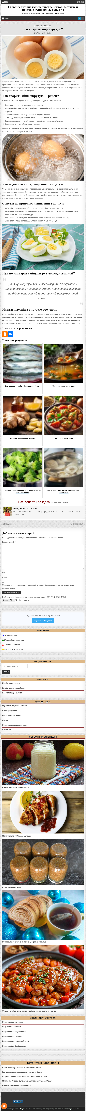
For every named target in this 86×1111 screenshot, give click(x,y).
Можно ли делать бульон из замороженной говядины (27, 1081)
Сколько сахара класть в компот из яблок (21, 1068)
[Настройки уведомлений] (4, 1106)
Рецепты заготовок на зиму (15, 725)
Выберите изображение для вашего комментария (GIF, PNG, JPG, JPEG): (34, 597)
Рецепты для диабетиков (14, 1046)
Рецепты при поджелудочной (15, 1041)
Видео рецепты (9, 710)
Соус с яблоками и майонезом (15, 787)
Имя (4, 573)
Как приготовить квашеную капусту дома (22, 1072)
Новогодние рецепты (14, 640)
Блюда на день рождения (13, 688)
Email (5, 577)
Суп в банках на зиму (11, 887)
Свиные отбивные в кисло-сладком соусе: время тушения (29, 1011)
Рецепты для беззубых (12, 1036)
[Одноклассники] (5, 334)
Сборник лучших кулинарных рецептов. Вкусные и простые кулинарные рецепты (43, 8)
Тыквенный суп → (77, 524)
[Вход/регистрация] (79, 18)
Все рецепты (10, 636)
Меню (6, 2)
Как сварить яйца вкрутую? (43, 29)
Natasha (37, 33)
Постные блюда (12, 645)
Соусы (5, 720)
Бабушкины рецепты (12, 693)
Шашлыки (6, 730)
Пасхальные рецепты (14, 650)
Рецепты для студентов (14, 1032)
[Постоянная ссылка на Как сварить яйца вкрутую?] (43, 57)
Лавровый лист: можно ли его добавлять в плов (24, 1076)
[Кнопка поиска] (82, 18)
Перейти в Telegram (43, 621)
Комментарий (9, 542)
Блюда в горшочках (11, 683)
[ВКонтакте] (10, 334)
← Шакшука (6, 524)
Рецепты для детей (11, 1027)
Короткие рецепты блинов (14, 706)
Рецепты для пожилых (12, 1022)
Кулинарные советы (43, 26)
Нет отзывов (47, 33)
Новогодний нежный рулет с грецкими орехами (24, 942)
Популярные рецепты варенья (16, 1085)
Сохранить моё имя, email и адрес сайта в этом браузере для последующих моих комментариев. (38, 586)
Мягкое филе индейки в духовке (16, 836)
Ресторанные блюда (12, 715)
